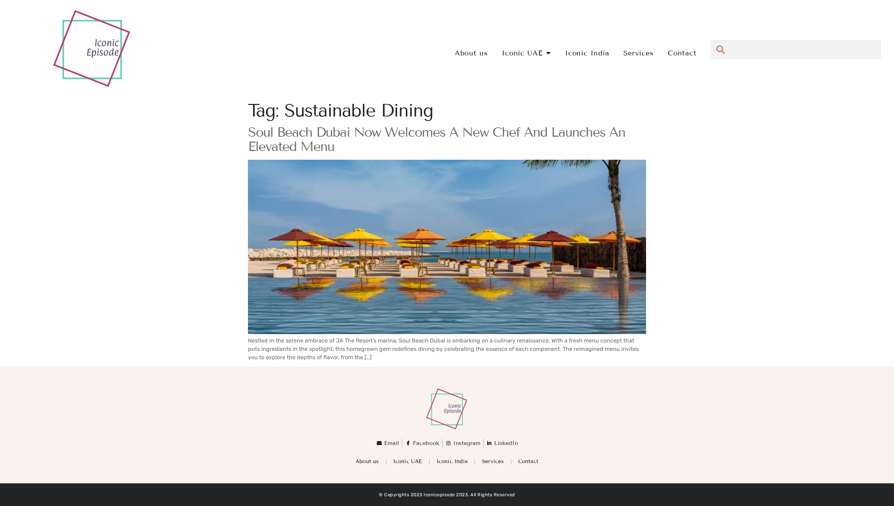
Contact (682, 53)
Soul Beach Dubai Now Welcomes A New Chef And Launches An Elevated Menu (436, 139)
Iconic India (587, 53)
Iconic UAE (522, 53)
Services (638, 53)
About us (471, 53)
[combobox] (796, 49)
